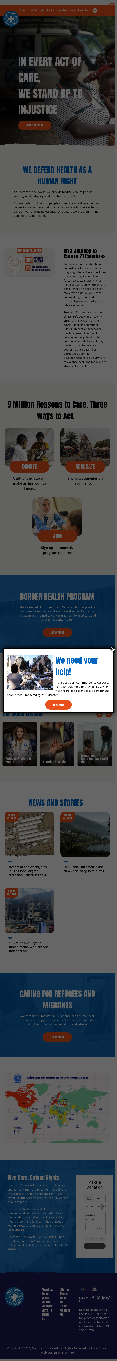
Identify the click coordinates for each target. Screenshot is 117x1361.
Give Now (58, 705)
